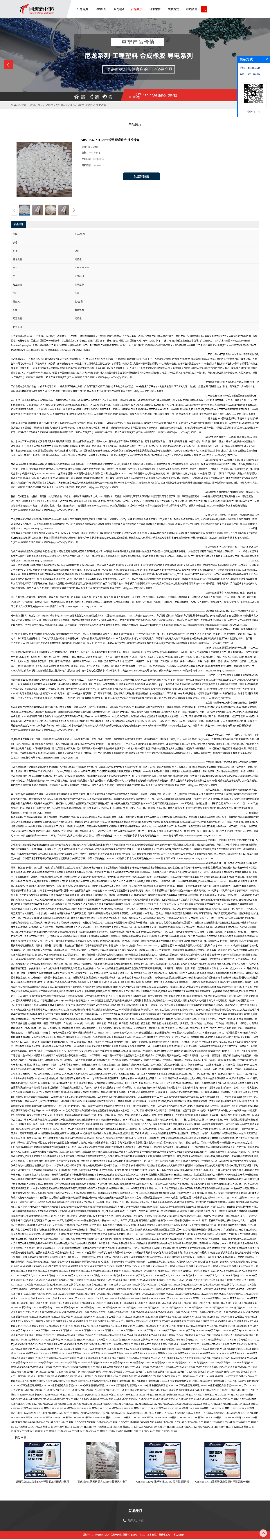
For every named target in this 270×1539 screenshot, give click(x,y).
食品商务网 (178, 1535)
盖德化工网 (164, 1535)
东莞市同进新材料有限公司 (124, 1535)
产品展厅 (48, 105)
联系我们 (135, 1511)
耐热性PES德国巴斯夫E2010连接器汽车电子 (102, 1481)
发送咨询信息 (141, 176)
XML (142, 1535)
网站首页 (35, 105)
